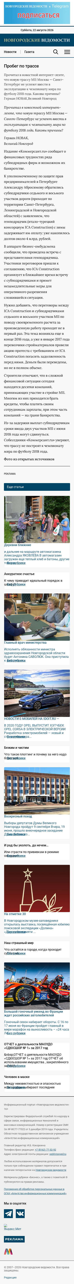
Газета (29, 52)
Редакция (10, 1277)
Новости (10, 52)
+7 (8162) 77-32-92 (45, 1149)
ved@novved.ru (57, 1154)
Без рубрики (16, 563)
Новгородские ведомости (51, 1169)
